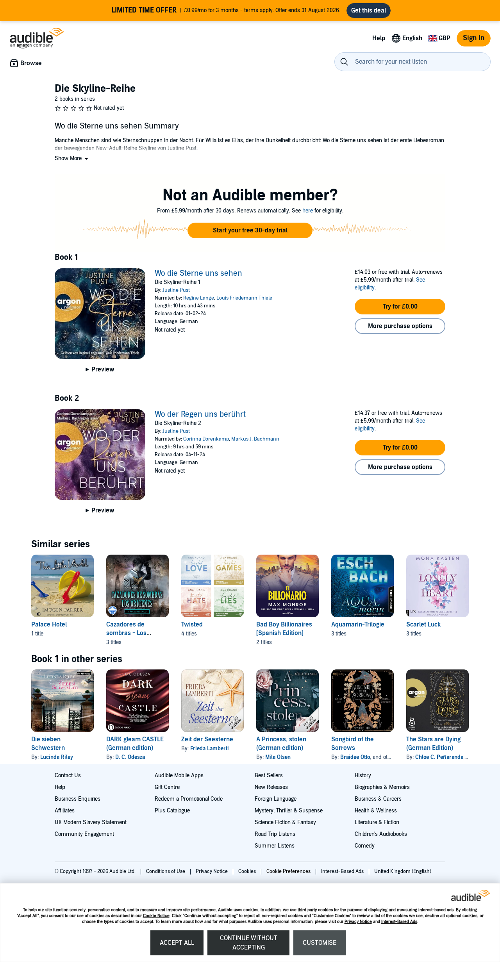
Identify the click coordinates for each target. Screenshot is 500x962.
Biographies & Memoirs (382, 787)
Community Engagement (84, 834)
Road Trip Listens (275, 834)
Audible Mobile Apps (179, 775)
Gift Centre (167, 787)
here (307, 210)
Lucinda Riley (56, 757)
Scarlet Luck (423, 624)
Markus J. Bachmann (255, 439)
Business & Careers (378, 799)
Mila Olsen (278, 757)
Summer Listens (275, 845)
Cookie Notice (156, 915)
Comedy (365, 845)
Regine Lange (198, 298)
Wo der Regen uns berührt (200, 414)
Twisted (192, 624)
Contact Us (68, 775)
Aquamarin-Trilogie (357, 624)
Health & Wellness (376, 810)
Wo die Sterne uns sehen (198, 273)
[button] (72, 158)
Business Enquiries (77, 799)
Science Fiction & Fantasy (285, 822)
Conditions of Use (166, 871)
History (363, 775)
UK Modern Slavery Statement (91, 822)
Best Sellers (269, 775)
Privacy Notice (358, 921)
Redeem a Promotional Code (189, 799)
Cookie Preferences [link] (288, 871)
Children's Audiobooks (381, 834)
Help (60, 787)
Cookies (247, 871)
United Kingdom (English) (402, 871)
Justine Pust (176, 290)
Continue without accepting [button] (248, 942)
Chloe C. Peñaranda (439, 757)
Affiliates (65, 810)
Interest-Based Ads (399, 921)
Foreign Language (275, 799)
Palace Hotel (49, 624)
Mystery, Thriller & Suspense (289, 810)
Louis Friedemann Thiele (244, 298)
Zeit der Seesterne (207, 739)
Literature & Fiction (377, 822)
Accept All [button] (177, 943)
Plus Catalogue (172, 810)
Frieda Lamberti (209, 748)
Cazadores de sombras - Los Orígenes (126, 633)
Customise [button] (319, 943)
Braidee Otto (355, 757)
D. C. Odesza (130, 757)
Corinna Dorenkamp (206, 439)
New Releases (271, 787)
